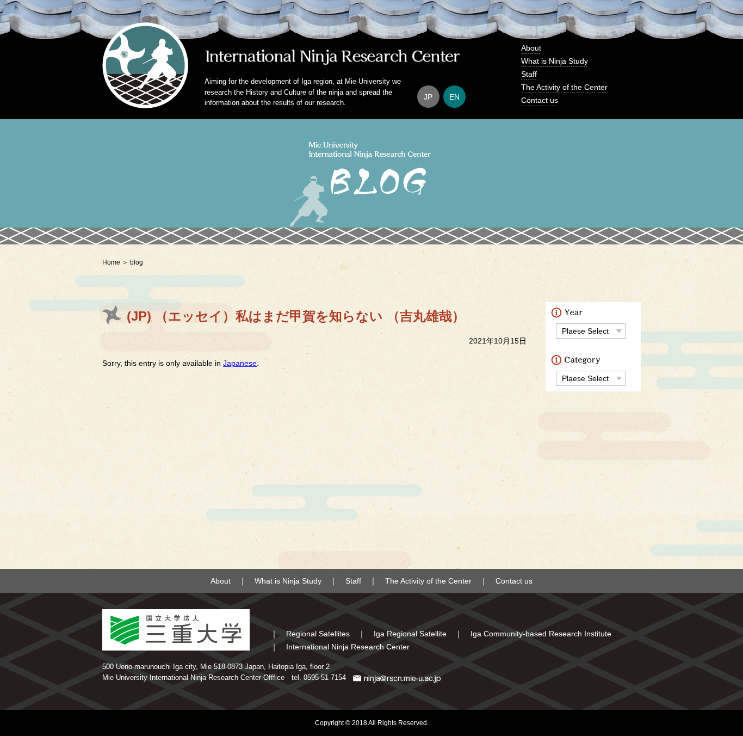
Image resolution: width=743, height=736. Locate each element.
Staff (529, 74)
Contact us (539, 100)
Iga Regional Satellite (410, 633)
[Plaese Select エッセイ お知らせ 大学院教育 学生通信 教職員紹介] (591, 378)
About (531, 48)
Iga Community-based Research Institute (540, 633)
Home (111, 262)
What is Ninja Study (554, 61)
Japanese (240, 363)
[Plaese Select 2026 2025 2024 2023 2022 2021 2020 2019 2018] (591, 330)
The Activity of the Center (564, 87)
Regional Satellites (318, 633)
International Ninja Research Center (348, 647)
